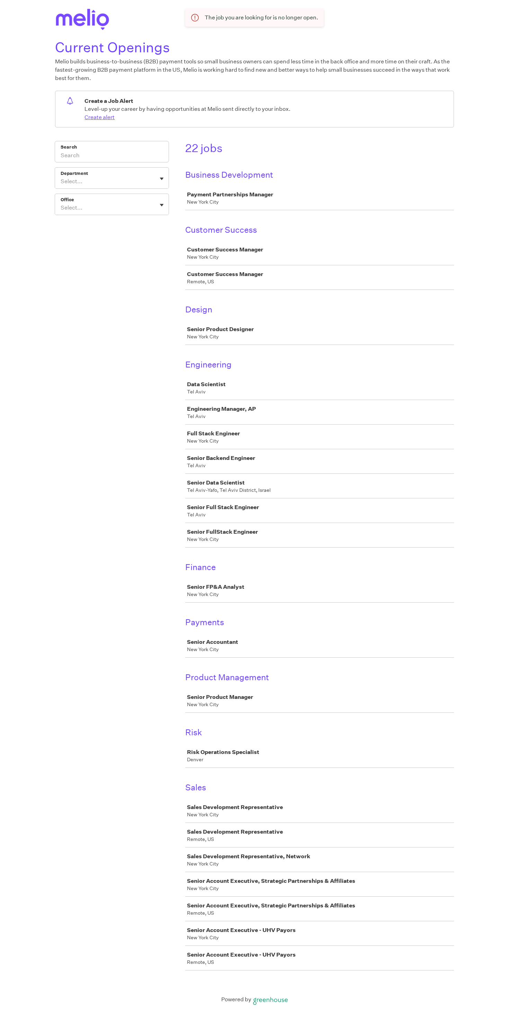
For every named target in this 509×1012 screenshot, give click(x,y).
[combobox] (61, 181)
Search (69, 147)
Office (67, 200)
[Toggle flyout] (162, 179)
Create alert (99, 117)
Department (74, 173)
